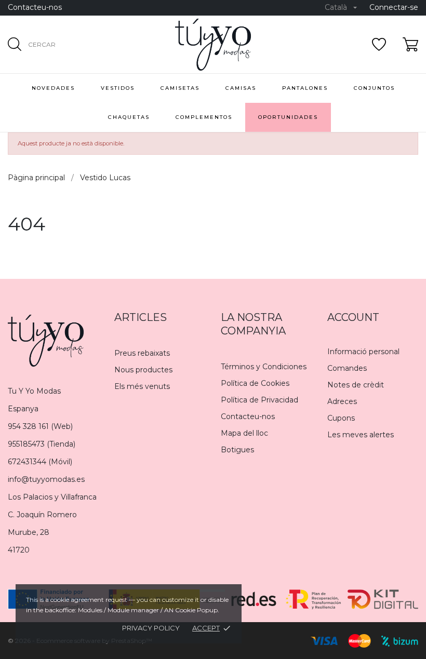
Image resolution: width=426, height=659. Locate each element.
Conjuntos (374, 88)
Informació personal (363, 351)
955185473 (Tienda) (41, 444)
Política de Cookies (255, 383)
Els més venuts (142, 386)
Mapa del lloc (244, 433)
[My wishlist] (379, 44)
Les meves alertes (360, 434)
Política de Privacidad (259, 400)
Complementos (204, 117)
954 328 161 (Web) (40, 426)
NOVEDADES (53, 88)
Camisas (240, 88)
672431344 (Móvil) (40, 461)
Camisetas (180, 88)
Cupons (341, 418)
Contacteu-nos (35, 7)
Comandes (347, 368)
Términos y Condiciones (264, 366)
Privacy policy (151, 628)
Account (353, 317)
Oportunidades (288, 117)
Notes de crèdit (355, 384)
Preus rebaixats (142, 353)
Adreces (342, 401)
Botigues (237, 449)
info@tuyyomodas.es (46, 479)
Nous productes (143, 369)
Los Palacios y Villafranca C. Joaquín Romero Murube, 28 (52, 514)
